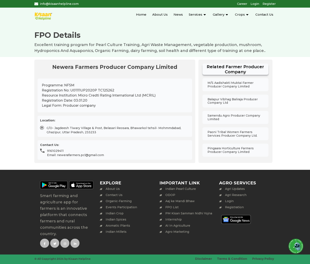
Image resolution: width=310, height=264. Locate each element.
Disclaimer (203, 259)
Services (195, 14)
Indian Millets (116, 232)
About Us (160, 14)
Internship (173, 219)
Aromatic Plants (118, 225)
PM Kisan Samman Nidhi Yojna (188, 213)
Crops (240, 14)
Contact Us (264, 14)
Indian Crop (115, 213)
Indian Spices (116, 219)
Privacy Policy (263, 259)
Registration (234, 207)
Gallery (218, 14)
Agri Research (236, 195)
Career (242, 4)
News (178, 14)
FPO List (172, 207)
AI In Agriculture (177, 225)
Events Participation (121, 207)
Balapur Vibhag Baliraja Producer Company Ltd (233, 101)
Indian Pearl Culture (180, 189)
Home (141, 14)
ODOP (170, 195)
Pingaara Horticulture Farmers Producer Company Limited (231, 150)
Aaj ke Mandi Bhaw (180, 201)
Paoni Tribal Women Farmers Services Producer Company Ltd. (232, 133)
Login (255, 4)
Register (269, 4)
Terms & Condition (232, 259)
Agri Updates (235, 189)
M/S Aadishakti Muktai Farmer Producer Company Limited (230, 84)
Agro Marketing (177, 232)
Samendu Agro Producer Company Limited (234, 117)
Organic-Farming (119, 201)
